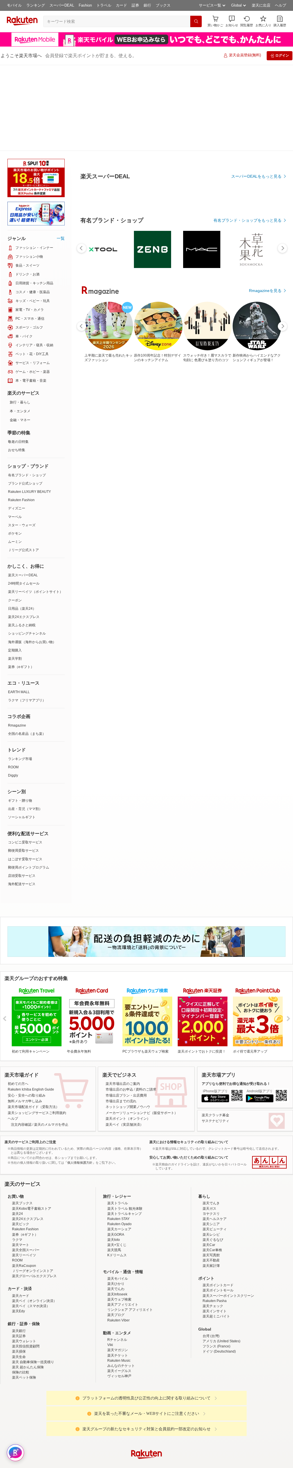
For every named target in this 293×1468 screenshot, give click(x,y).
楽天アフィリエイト (122, 1305)
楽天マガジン (117, 1350)
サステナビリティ (215, 1121)
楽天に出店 (261, 5)
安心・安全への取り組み (26, 1095)
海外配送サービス (21, 884)
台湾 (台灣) (211, 1336)
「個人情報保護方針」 (80, 1162)
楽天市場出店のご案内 (123, 1084)
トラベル (103, 5)
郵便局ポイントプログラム (28, 867)
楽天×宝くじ (116, 1245)
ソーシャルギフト (21, 817)
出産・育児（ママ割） (25, 809)
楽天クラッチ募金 (215, 1115)
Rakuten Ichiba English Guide (31, 1089)
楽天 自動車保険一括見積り (33, 1362)
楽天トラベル (117, 1203)
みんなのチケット (121, 1366)
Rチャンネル (117, 1340)
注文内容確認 (21, 1125)
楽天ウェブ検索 (119, 1299)
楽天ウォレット (24, 1341)
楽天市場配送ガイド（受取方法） (33, 1107)
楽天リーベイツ (24, 1255)
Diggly (13, 775)
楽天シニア (211, 1224)
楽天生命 (19, 1357)
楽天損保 (19, 1351)
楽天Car (209, 1245)
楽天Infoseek (117, 1294)
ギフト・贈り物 (20, 801)
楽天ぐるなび (213, 1240)
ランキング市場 (20, 759)
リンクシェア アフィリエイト (130, 1310)
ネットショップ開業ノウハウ (128, 1107)
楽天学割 (15, 659)
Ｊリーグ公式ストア (23, 550)
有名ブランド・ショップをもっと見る (247, 278)
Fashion (85, 5)
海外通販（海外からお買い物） (32, 642)
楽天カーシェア (119, 1229)
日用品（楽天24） (22, 609)
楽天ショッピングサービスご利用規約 (37, 1113)
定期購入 (15, 650)
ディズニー (16, 508)
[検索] (196, 21)
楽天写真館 (211, 1255)
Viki (110, 1345)
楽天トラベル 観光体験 (124, 1209)
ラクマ (17, 1240)
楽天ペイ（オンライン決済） (34, 1301)
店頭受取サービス (21, 876)
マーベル (15, 517)
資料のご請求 (146, 1089)
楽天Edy (18, 1311)
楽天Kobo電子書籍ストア (31, 1209)
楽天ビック (20, 1224)
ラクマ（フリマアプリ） (27, 700)
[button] (231, 21)
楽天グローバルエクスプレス (34, 1276)
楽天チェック (213, 1306)
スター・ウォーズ (21, 525)
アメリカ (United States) (221, 1341)
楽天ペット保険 (24, 1377)
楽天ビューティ (215, 1229)
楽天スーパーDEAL (23, 575)
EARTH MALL (19, 692)
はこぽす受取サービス (25, 859)
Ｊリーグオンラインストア (32, 1271)
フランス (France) (216, 1346)
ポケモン (15, 533)
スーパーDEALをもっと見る (256, 234)
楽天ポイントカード (218, 1285)
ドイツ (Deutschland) (219, 1351)
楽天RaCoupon (24, 1266)
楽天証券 (19, 1336)
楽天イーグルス (119, 1371)
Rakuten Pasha (215, 1301)
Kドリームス (117, 1255)
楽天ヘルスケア (215, 1219)
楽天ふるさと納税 (21, 625)
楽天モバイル (117, 1279)
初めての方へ (18, 1084)
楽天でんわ (115, 1289)
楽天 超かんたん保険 (28, 1367)
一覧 (61, 238)
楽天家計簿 (211, 1266)
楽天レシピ (211, 1235)
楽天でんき (211, 1203)
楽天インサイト (215, 1311)
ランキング (35, 5)
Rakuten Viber (118, 1320)
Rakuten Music (118, 1361)
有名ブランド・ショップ (27, 475)
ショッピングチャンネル (27, 633)
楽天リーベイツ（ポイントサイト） (35, 592)
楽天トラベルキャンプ (124, 1214)
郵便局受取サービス (23, 851)
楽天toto (113, 1240)
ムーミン (15, 542)
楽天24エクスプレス (23, 617)
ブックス (163, 5)
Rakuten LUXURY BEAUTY (29, 492)
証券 (135, 5)
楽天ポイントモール (218, 1290)
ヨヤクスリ (211, 1214)
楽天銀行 (19, 1331)
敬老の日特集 (18, 442)
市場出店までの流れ (121, 1101)
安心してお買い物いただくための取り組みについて (188, 1157)
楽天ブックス (22, 1203)
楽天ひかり (115, 1284)
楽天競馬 (114, 1250)
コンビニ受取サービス (25, 842)
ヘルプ (280, 5)
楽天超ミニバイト (216, 1316)
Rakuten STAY (118, 1219)
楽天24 (17, 1214)
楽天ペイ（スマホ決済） (31, 1306)
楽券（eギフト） (21, 667)
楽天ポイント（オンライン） (128, 1119)
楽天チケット (117, 1355)
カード (121, 5)
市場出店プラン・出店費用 (126, 1095)
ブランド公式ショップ (25, 483)
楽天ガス (209, 1209)
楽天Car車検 (212, 1250)
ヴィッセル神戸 (119, 1376)
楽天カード (20, 1296)
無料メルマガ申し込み (25, 1101)
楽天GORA (115, 1235)
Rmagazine (17, 725)
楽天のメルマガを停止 (51, 1125)
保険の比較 (20, 1372)
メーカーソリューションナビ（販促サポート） (142, 1113)
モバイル (14, 5)
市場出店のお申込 (119, 1089)
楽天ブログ (115, 1315)
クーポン (15, 600)
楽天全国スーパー (25, 1250)
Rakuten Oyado (119, 1224)
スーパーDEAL (62, 5)
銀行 (147, 5)
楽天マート (20, 1245)
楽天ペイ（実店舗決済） (124, 1125)
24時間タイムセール (23, 583)
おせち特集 (16, 450)
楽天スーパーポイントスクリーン (228, 1296)
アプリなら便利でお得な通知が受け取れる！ (236, 1084)
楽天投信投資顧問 (25, 1346)
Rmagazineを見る (265, 348)
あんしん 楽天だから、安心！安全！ (269, 1162)
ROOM (13, 767)
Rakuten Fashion (21, 500)
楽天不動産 (211, 1260)
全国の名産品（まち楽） (27, 734)
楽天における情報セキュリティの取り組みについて (188, 1142)
